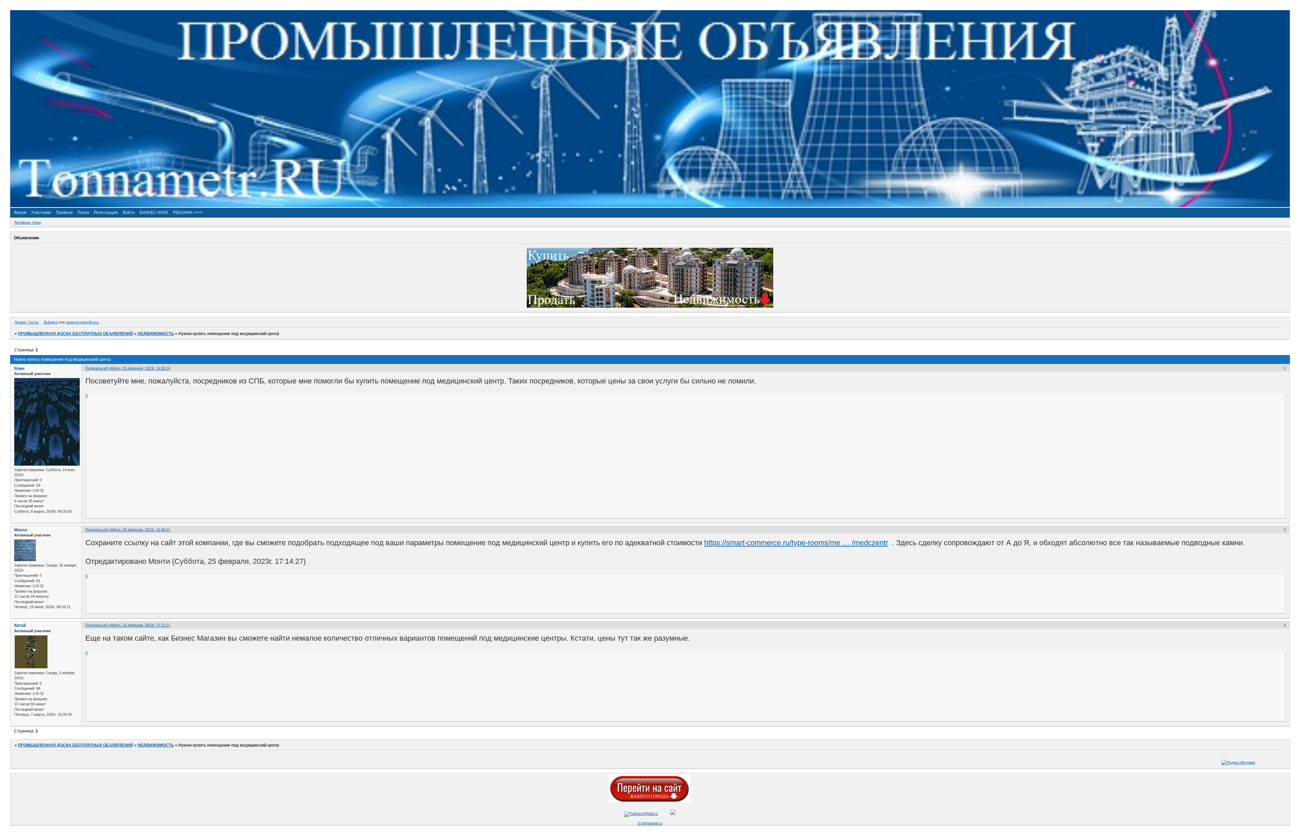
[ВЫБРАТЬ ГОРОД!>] (649, 801)
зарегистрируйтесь (82, 322)
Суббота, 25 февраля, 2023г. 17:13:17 (138, 625)
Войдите (51, 322)
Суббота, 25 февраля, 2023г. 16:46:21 (138, 530)
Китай (20, 625)
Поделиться (95, 368)
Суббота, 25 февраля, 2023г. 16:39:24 (138, 368)
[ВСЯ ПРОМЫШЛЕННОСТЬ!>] (650, 206)
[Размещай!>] (650, 306)
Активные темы (27, 222)
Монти (20, 530)
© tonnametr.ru (650, 823)
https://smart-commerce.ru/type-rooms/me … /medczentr (796, 542)
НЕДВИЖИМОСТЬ (155, 333)
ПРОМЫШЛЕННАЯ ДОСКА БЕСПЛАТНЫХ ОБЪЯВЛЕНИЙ (75, 333)
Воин (19, 368)
